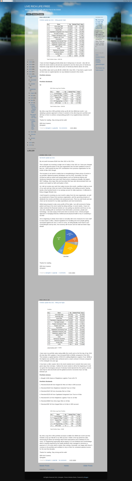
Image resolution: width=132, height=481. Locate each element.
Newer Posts (44, 466)
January (33, 138)
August (33, 93)
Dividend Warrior (100, 57)
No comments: (63, 128)
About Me (35, 14)
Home (28, 14)
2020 (30, 142)
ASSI (97, 55)
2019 (30, 145)
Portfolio (41, 14)
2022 (30, 71)
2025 (30, 64)
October (33, 84)
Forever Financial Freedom (98, 61)
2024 (30, 67)
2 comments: (62, 273)
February (33, 134)
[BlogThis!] (72, 128)
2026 (30, 62)
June (32, 98)
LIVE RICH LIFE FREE (37, 6)
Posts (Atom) (50, 469)
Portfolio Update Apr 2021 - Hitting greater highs (53, 20)
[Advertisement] (66, 142)
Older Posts (87, 466)
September (33, 89)
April (32, 102)
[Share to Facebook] (74, 128)
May (32, 100)
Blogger (86, 477)
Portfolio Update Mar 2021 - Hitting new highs (52, 302)
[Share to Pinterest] (76, 128)
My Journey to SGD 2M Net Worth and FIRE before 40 (100, 24)
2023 (30, 69)
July (32, 95)
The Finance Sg (100, 68)
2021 (30, 74)
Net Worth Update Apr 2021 (47, 158)
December (33, 76)
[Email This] (70, 128)
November (33, 80)
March (32, 132)
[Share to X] (73, 128)
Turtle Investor (99, 70)
